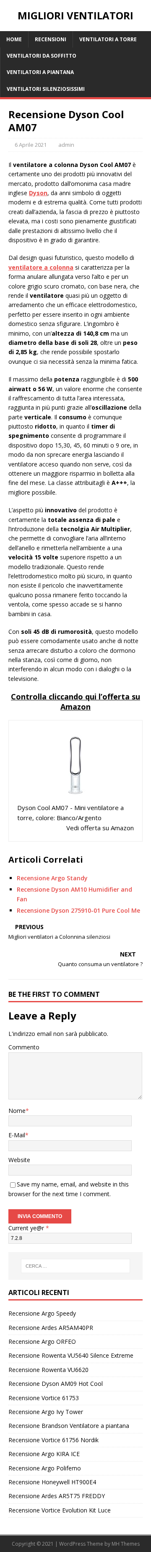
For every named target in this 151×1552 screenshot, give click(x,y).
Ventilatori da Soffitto (41, 55)
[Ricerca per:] (75, 1266)
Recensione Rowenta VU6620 (48, 1370)
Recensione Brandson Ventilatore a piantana (68, 1426)
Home (14, 39)
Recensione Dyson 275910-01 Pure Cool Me (78, 910)
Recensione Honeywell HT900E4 (52, 1482)
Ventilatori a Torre (108, 39)
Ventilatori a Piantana (40, 72)
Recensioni (50, 39)
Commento (23, 1047)
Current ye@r (28, 1228)
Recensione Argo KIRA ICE (44, 1454)
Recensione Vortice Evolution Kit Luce (59, 1510)
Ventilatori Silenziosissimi (46, 89)
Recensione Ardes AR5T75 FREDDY (56, 1496)
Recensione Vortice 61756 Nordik (53, 1440)
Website (19, 1160)
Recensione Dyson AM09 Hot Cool (55, 1384)
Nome (17, 1111)
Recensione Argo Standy (52, 878)
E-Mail (16, 1135)
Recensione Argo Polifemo (44, 1468)
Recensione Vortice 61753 (43, 1398)
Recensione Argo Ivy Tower (45, 1412)
